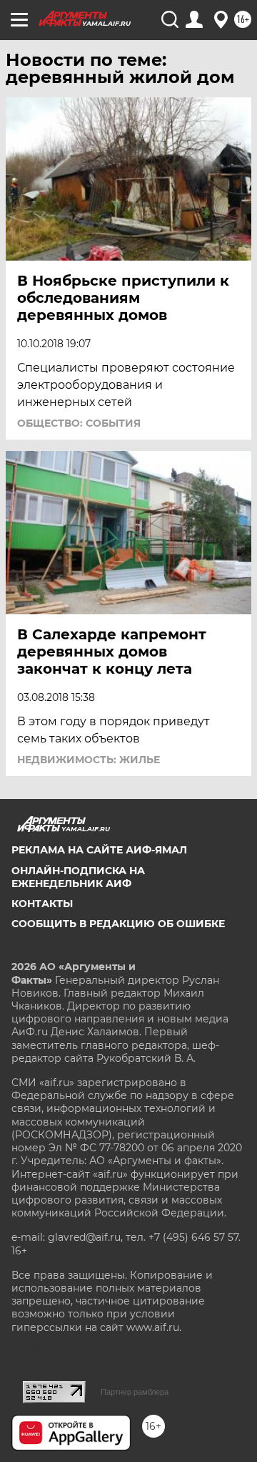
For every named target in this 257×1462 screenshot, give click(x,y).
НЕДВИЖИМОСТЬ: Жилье (88, 760)
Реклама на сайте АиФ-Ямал (99, 849)
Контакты (42, 903)
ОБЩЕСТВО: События (79, 423)
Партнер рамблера (134, 1392)
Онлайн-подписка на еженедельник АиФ (78, 877)
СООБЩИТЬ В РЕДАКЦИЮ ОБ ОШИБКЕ (118, 923)
